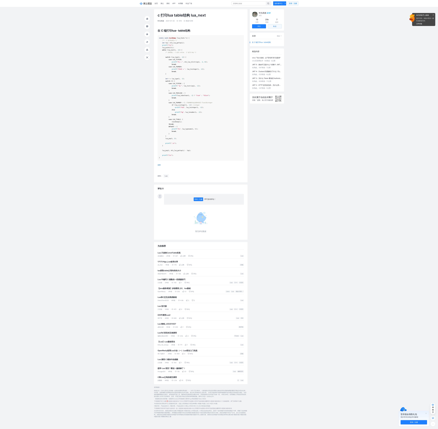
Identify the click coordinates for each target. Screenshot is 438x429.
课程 (168, 3)
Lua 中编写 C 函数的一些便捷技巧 (171, 279)
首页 (156, 3)
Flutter (237, 336)
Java (227, 291)
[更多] (433, 424)
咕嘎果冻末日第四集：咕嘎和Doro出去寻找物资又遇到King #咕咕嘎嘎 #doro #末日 (180, 399)
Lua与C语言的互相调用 (167, 333)
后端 (241, 265)
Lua (242, 256)
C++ (236, 282)
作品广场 (189, 3)
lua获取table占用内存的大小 (169, 270)
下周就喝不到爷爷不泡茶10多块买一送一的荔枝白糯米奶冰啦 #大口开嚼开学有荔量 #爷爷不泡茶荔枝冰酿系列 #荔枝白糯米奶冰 (193, 408)
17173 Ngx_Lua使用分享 (168, 262)
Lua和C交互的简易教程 (167, 297)
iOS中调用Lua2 (164, 315)
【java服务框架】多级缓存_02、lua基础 (174, 288)
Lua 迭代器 (162, 306)
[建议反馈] (433, 418)
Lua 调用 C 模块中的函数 (168, 359)
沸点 (162, 3)
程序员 (241, 327)
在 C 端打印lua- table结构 (261, 42)
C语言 (241, 282)
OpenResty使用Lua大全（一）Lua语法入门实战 (177, 350)
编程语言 (240, 371)
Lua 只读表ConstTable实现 (169, 253)
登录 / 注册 (198, 199)
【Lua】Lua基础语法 (166, 342)
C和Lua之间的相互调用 (167, 377)
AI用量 (180, 3)
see (159, 165)
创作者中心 (279, 3)
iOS (242, 318)
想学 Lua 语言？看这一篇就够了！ (171, 368)
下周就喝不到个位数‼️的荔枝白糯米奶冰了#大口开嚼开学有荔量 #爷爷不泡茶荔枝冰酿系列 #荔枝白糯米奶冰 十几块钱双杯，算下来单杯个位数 (198, 401)
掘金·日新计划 (240, 291)
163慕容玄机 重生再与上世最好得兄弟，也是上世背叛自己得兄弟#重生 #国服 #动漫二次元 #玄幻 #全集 (185, 403)
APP (173, 3)
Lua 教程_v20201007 (167, 324)
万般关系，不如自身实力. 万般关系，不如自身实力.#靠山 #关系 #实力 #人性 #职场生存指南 (182, 406)
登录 (293, 3)
